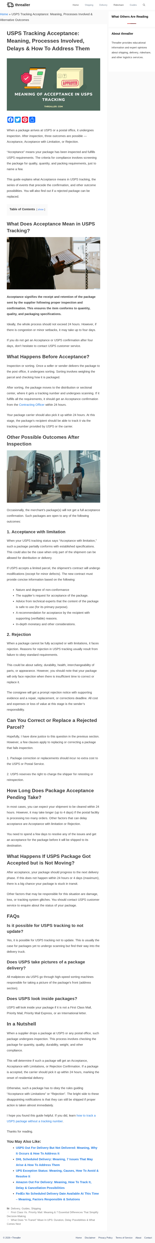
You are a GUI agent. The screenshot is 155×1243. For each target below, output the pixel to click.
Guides (133, 5)
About (138, 1237)
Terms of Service (124, 1237)
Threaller (16, 1237)
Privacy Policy (105, 1237)
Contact (148, 1237)
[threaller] (10, 5)
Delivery (103, 5)
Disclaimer (90, 1237)
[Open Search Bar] (144, 5)
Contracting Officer (32, 404)
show (41, 209)
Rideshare (119, 5)
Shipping (89, 5)
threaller (22, 5)
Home (76, 5)
